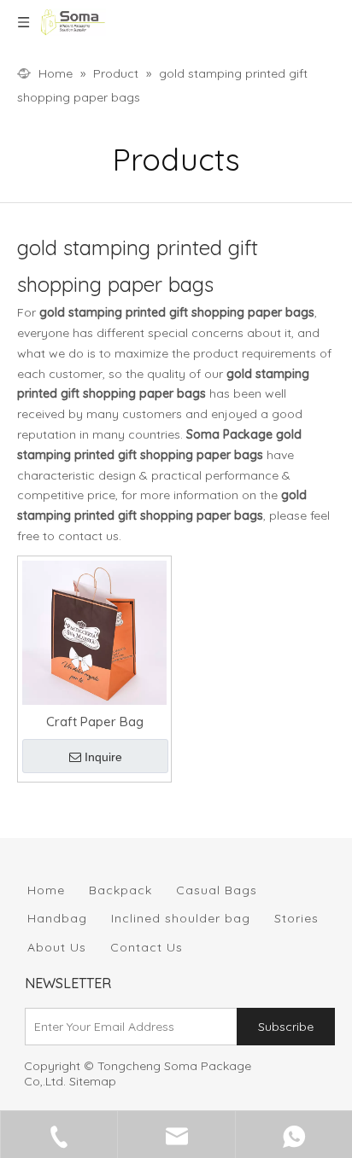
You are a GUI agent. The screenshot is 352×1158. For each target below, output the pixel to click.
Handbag (57, 918)
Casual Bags (216, 890)
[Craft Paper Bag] (94, 631)
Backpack (120, 890)
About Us (56, 947)
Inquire (103, 757)
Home (46, 890)
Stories (296, 918)
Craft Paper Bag (95, 721)
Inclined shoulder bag (180, 918)
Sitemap (92, 1081)
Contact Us (146, 947)
